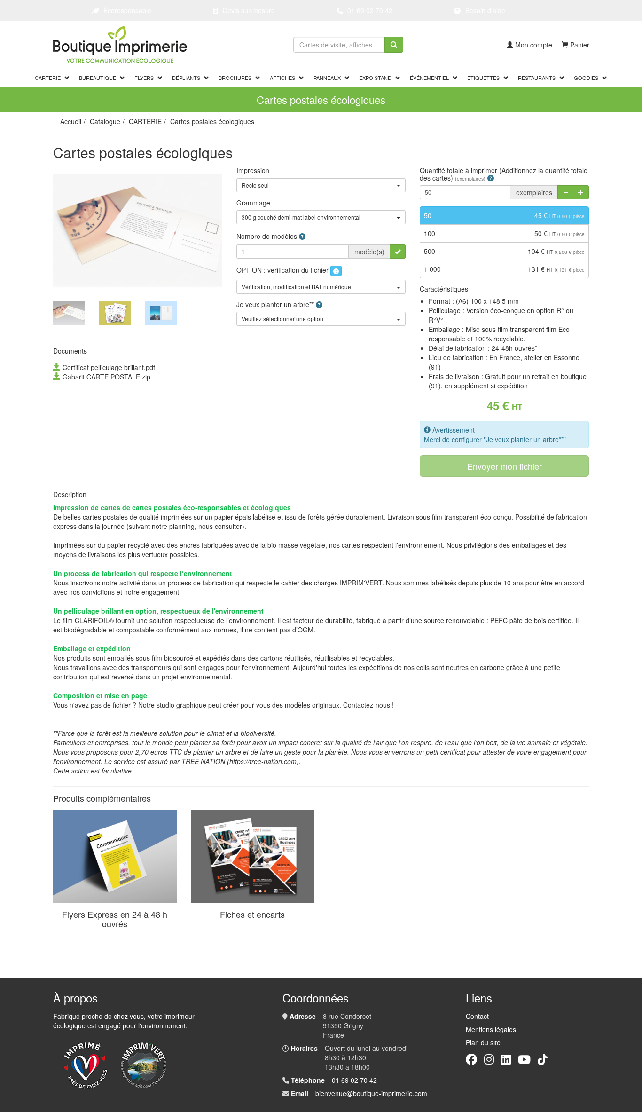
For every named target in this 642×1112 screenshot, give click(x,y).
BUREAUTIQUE (97, 77)
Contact (477, 1016)
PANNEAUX (327, 77)
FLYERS (144, 77)
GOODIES (586, 77)
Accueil (70, 121)
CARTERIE (48, 77)
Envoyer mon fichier (504, 466)
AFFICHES (282, 77)
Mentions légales (491, 1029)
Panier (579, 44)
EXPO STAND (375, 77)
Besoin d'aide (485, 10)
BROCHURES (235, 77)
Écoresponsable (127, 10)
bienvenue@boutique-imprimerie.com (371, 1093)
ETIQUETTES (483, 77)
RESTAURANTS (537, 77)
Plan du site (483, 1042)
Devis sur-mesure (249, 10)
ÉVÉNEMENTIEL (429, 77)
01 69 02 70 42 (369, 10)
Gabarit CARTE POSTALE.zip (106, 376)
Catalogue (105, 121)
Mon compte (533, 44)
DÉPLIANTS (186, 77)
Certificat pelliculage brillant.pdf (109, 367)
